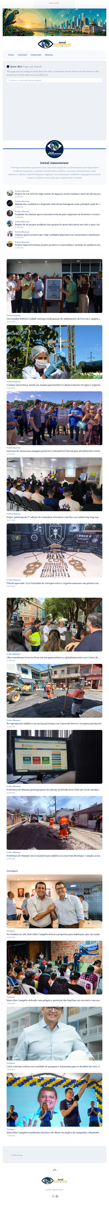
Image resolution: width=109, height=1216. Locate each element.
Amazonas (36, 54)
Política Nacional (22, 191)
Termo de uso (17, 1155)
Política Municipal (13, 654)
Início (11, 54)
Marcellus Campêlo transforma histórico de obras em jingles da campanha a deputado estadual (58, 1132)
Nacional (22, 54)
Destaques (11, 931)
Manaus (49, 54)
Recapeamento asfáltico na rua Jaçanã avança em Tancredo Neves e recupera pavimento (54, 723)
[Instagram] (53, 1196)
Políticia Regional (13, 315)
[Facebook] (57, 1196)
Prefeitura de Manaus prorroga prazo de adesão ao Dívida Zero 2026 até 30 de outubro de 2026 (57, 789)
